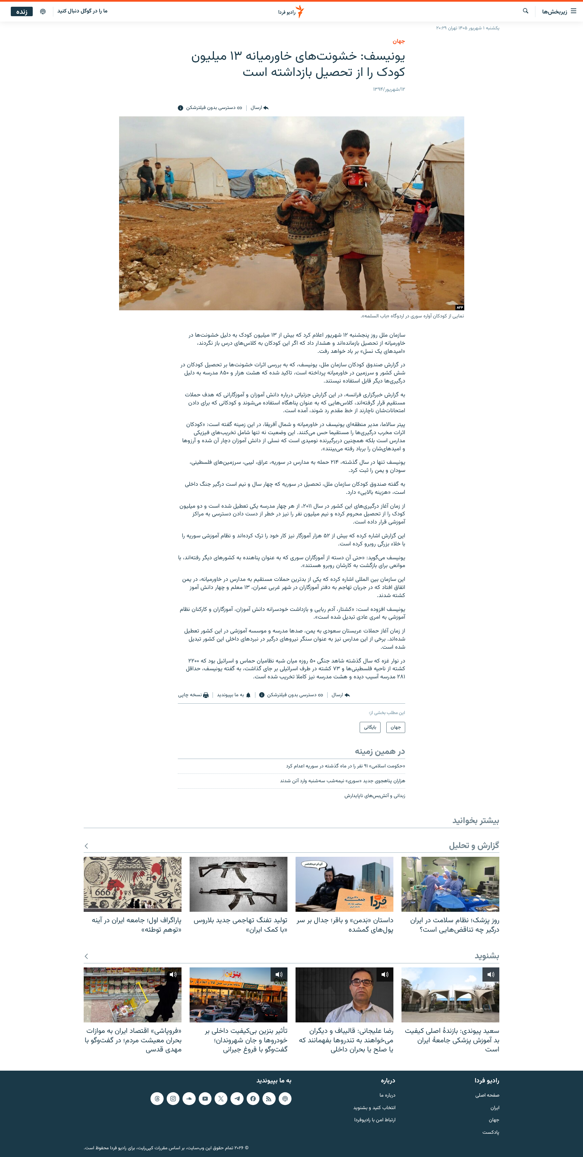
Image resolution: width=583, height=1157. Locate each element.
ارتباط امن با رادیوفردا (374, 1120)
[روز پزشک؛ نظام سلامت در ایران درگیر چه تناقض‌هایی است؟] (450, 884)
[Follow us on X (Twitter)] (221, 1098)
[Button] (260, 108)
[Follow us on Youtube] (205, 1098)
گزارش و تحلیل (474, 846)
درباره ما (387, 1095)
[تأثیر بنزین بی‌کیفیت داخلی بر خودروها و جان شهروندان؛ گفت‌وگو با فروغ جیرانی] (238, 994)
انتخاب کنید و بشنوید (374, 1107)
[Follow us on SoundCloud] (189, 1098)
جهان (399, 41)
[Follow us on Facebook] (253, 1098)
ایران (495, 1107)
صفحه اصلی (487, 1095)
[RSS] (268, 1098)
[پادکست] (43, 12)
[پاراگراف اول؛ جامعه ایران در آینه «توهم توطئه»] (133, 884)
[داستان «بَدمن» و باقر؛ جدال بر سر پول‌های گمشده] (344, 884)
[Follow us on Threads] (156, 1098)
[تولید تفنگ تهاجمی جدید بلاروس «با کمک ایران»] (238, 884)
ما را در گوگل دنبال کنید (82, 11)
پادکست (490, 1132)
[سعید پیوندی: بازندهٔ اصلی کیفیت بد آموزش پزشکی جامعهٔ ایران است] (450, 994)
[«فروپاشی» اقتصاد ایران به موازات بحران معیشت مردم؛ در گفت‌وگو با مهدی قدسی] (133, 994)
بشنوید (487, 956)
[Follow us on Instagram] (173, 1098)
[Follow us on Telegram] (236, 1098)
